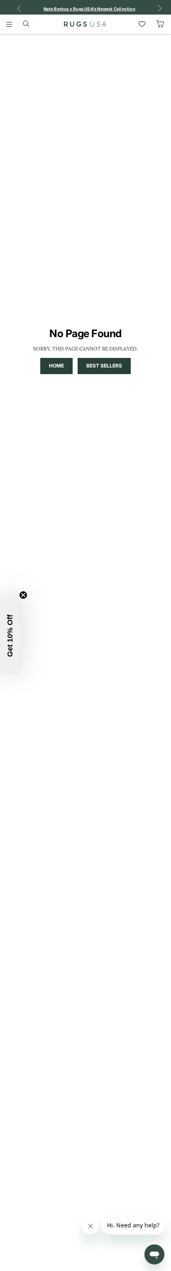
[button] (10, 636)
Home (56, 365)
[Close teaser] (23, 595)
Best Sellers (104, 365)
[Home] (85, 24)
